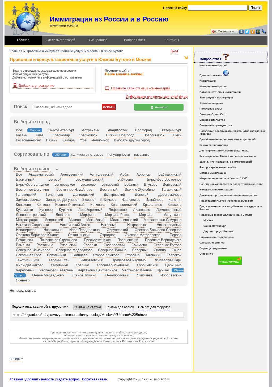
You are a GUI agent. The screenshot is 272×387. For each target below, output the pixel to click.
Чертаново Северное (56, 270)
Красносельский (124, 205)
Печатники (24, 240)
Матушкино (172, 215)
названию (142, 154)
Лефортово (118, 210)
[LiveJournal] (264, 31)
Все (19, 130)
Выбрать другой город (132, 140)
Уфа (83, 140)
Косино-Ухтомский (69, 205)
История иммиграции (213, 86)
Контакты (172, 40)
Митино (75, 220)
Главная (23, 40)
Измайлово (154, 200)
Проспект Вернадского (163, 240)
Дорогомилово (169, 195)
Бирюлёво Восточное (164, 179)
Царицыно (173, 265)
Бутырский (110, 184)
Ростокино (45, 245)
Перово (175, 235)
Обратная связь (94, 379)
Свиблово (139, 245)
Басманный (25, 179)
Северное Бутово (167, 245)
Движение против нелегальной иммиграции (228, 195)
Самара (68, 140)
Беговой (54, 179)
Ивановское (130, 200)
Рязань (51, 140)
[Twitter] (247, 31)
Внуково (150, 184)
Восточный (108, 190)
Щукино (163, 270)
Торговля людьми (211, 103)
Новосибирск (153, 135)
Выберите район (32, 168)
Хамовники (59, 265)
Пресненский (127, 240)
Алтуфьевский (101, 174)
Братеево (88, 184)
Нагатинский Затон (75, 225)
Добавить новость (39, 379)
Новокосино (53, 230)
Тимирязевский (91, 260)
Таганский (153, 255)
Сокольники (56, 255)
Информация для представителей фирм (157, 96)
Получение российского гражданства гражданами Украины (232, 132)
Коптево (43, 205)
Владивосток (117, 130)
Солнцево (79, 255)
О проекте (206, 253)
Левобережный (90, 210)
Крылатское (152, 205)
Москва (92, 51)
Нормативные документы (216, 237)
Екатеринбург (170, 130)
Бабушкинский (169, 174)
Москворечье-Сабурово (162, 220)
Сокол (176, 250)
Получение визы (210, 108)
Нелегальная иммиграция (216, 189)
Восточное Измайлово (74, 190)
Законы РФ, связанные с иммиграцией (225, 161)
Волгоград (143, 130)
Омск (177, 135)
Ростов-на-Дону (28, 140)
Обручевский (117, 230)
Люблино (63, 215)
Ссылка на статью (87, 307)
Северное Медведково (74, 250)
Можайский (95, 220)
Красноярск (88, 135)
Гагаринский (171, 190)
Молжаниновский (124, 220)
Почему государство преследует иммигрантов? (231, 183)
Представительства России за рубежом (226, 200)
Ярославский (170, 275)
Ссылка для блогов (119, 307)
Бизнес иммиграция (212, 172)
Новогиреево (26, 230)
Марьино (146, 215)
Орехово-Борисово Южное (37, 235)
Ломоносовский (168, 210)
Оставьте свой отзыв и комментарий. (141, 88)
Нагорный (108, 225)
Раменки (23, 245)
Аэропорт (144, 174)
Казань (21, 135)
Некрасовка (136, 225)
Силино (160, 250)
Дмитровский (114, 195)
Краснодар (61, 135)
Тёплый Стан (58, 260)
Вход (174, 51)
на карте (160, 107)
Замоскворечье (28, 200)
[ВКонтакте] (241, 31)
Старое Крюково (106, 255)
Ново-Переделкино (84, 230)
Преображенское (97, 240)
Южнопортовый (116, 275)
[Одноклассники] (253, 31)
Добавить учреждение (36, 86)
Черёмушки (25, 270)
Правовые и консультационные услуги (54, 51)
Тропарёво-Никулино (129, 260)
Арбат (125, 174)
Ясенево (22, 280)
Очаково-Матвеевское (142, 235)
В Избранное (98, 40)
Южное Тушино (84, 275)
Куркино (65, 210)
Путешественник (211, 75)
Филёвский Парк (168, 260)
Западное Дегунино (61, 200)
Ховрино (82, 265)
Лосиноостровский (31, 215)
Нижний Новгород (120, 135)
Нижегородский (169, 225)
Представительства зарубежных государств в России (230, 208)
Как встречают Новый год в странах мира (227, 156)
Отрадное (108, 235)
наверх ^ (16, 359)
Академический (41, 174)
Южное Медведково (47, 275)
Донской (141, 195)
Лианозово (141, 210)
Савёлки (90, 245)
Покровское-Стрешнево (58, 240)
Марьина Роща (117, 215)
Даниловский (83, 195)
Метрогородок (27, 220)
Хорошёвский (147, 265)
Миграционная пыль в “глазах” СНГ (223, 178)
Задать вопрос (68, 379)
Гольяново (54, 195)
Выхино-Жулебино (140, 190)
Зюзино (88, 200)
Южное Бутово (112, 51)
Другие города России (218, 231)
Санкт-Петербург (61, 130)
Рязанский (68, 245)
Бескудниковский (89, 179)
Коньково (23, 205)
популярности (119, 154)
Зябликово (108, 200)
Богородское (64, 184)
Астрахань (90, 130)
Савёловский (114, 245)
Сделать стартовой (60, 40)
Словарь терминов (211, 242)
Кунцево (46, 210)
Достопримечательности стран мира (224, 150)
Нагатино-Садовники (32, 225)
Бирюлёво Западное (32, 184)
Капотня (174, 200)
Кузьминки (24, 210)
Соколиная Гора (28, 255)
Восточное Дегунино (32, 190)
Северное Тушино (112, 250)
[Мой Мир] (258, 31)
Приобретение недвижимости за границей (227, 139)
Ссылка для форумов (154, 307)
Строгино (132, 255)
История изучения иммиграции (220, 91)
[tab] (32, 169)
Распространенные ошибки (217, 167)
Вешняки (131, 184)
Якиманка (144, 275)
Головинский (26, 195)
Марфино (87, 215)
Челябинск (100, 140)
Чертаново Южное (137, 270)
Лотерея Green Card (212, 114)
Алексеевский (72, 174)
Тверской (174, 255)
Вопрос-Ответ (134, 40)
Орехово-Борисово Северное (158, 230)
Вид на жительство (212, 119)
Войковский (172, 184)
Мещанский (53, 220)
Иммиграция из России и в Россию (109, 19)
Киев (40, 135)
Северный (140, 250)
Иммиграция (207, 80)
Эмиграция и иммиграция (216, 97)
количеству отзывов (87, 154)
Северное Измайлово (33, 250)
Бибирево (125, 179)
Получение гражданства (215, 125)
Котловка (97, 205)
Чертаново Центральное (97, 270)
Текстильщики (27, 260)
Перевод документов (213, 248)
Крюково (174, 205)
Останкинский (79, 235)
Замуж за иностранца (213, 145)
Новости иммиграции (213, 65)
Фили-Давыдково (29, 265)
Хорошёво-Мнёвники (112, 265)
